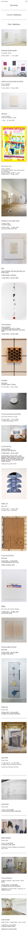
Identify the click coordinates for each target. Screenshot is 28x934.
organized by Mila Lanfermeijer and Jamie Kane (13, 330)
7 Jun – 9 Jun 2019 (7, 843)
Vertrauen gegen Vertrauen (9, 647)
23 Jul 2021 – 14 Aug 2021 (9, 561)
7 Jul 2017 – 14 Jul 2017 (8, 925)
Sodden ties (4, 707)
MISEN (3, 606)
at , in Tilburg (10, 328)
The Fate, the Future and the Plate (11, 414)
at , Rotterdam (10, 713)
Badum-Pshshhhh (6, 838)
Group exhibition (5, 327)
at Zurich (10, 562)
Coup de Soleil (5, 919)
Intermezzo (4, 114)
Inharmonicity (5, 804)
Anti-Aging (4, 380)
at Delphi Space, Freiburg (8, 384)
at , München (8, 450)
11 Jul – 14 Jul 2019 (7, 809)
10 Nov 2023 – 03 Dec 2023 (9, 334)
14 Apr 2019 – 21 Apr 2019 (9, 885)
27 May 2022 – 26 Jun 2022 (9, 453)
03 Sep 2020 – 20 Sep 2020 (9, 712)
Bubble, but (4, 503)
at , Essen (8, 926)
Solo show (4, 383)
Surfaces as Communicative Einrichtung (12, 81)
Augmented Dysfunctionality (9, 50)
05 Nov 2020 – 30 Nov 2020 (9, 652)
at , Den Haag (8, 844)
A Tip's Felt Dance (6, 878)
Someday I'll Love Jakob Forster (10, 221)
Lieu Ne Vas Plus (6, 446)
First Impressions (6, 324)
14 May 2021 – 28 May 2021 (10, 612)
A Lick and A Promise (7, 555)
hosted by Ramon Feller (8, 565)
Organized (4, 889)
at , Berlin (6, 613)
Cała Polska (4, 757)
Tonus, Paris (6, 223)
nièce (9, 225)
